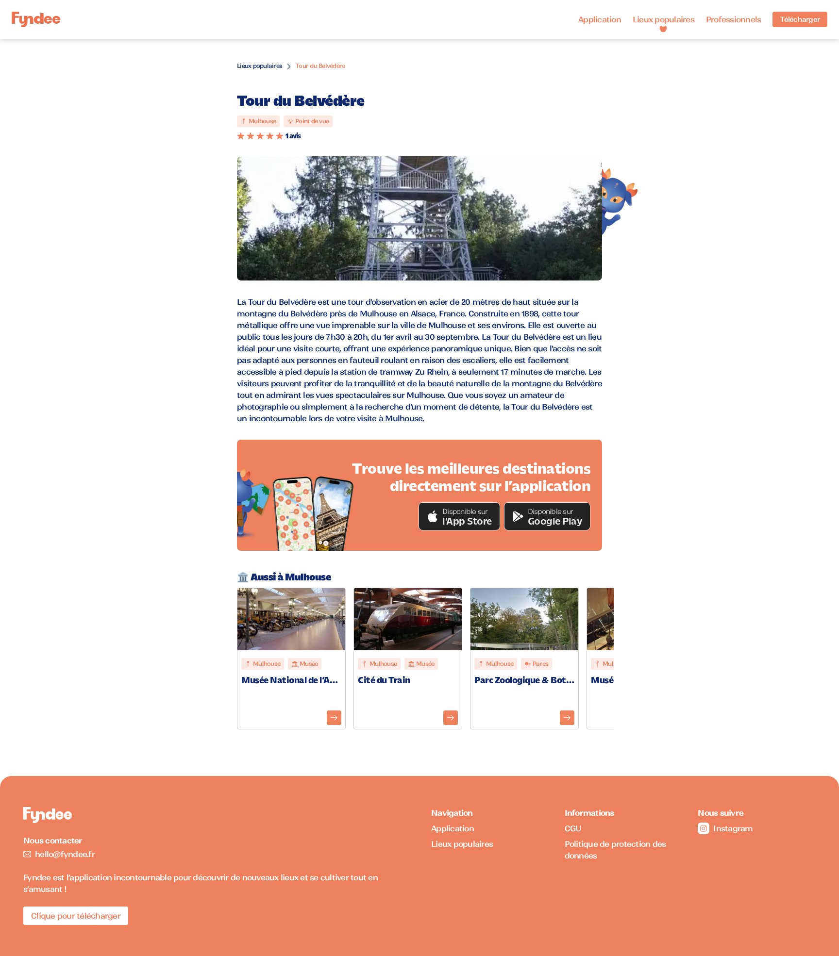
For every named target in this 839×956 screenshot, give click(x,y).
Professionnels (733, 19)
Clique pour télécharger (75, 916)
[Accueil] (36, 20)
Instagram (733, 828)
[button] (459, 516)
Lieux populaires (663, 19)
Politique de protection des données (615, 849)
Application (599, 19)
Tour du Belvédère (320, 65)
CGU (573, 828)
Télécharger (800, 19)
